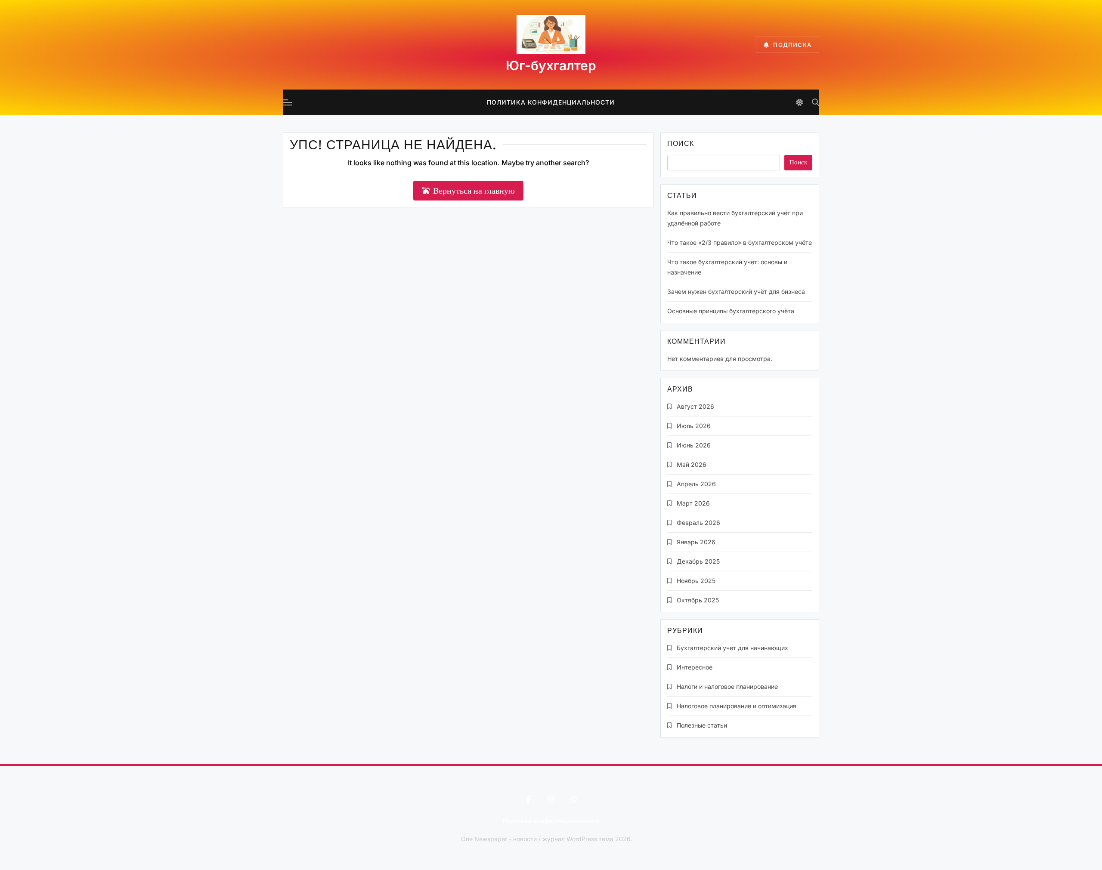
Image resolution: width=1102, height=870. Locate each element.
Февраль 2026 (698, 522)
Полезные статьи (702, 725)
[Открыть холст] (287, 102)
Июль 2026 (694, 425)
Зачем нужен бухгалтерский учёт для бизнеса (736, 291)
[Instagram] (551, 800)
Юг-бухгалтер (551, 65)
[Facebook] (528, 800)
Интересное (694, 667)
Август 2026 (695, 406)
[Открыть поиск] (815, 102)
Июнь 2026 (694, 445)
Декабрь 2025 (698, 561)
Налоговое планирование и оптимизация (736, 706)
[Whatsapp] (574, 800)
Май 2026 (691, 464)
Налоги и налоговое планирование (727, 686)
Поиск (680, 144)
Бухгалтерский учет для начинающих (732, 647)
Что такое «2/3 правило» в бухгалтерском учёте (739, 242)
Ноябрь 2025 (696, 580)
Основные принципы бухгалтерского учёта (730, 311)
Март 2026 (693, 503)
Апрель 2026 (696, 483)
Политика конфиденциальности (551, 102)
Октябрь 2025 (698, 600)
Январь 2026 (696, 542)
